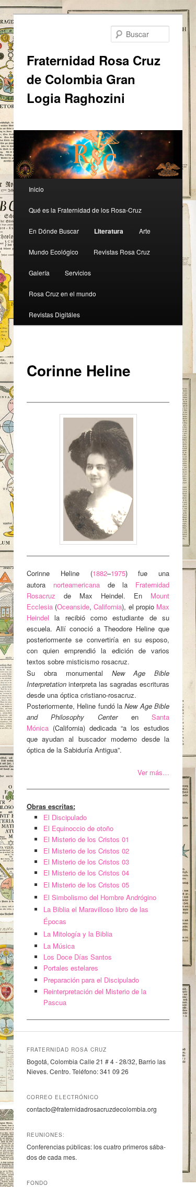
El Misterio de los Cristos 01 (86, 839)
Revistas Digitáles (54, 314)
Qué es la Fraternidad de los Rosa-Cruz (85, 209)
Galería (39, 272)
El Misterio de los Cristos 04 (86, 873)
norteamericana (76, 585)
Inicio (36, 189)
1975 (118, 573)
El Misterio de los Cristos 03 (86, 862)
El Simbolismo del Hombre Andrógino (99, 897)
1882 (100, 573)
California (108, 607)
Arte (145, 230)
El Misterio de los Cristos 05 (86, 885)
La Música (59, 946)
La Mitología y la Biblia (77, 934)
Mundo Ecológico (53, 251)
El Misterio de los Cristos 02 (86, 851)
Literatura (108, 231)
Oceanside (73, 607)
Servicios (78, 272)
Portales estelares (70, 968)
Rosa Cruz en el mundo (62, 293)
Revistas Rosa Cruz (122, 251)
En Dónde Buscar (54, 230)
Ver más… (153, 772)
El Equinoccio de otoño (78, 828)
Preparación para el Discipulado (91, 980)
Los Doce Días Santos (77, 957)
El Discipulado (65, 817)
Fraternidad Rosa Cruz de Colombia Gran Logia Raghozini (93, 79)
